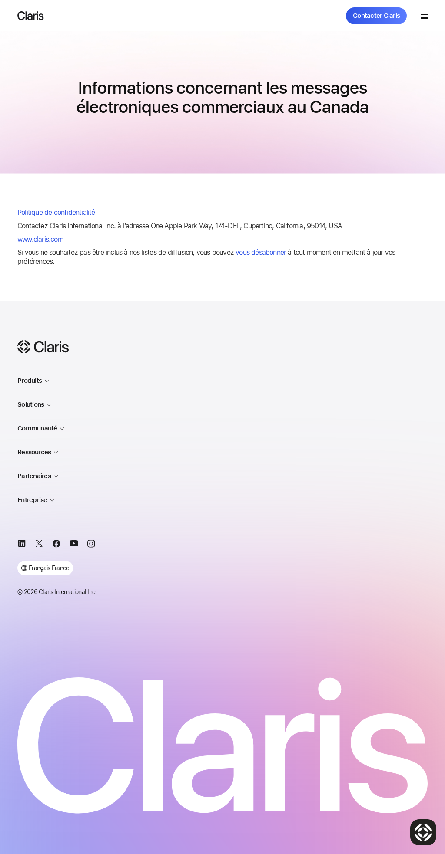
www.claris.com (40, 239)
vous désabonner (261, 252)
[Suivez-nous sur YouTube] (74, 545)
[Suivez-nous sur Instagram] (91, 545)
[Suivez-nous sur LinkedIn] (21, 545)
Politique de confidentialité (56, 212)
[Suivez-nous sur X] (39, 545)
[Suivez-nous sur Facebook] (56, 545)
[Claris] (30, 15)
